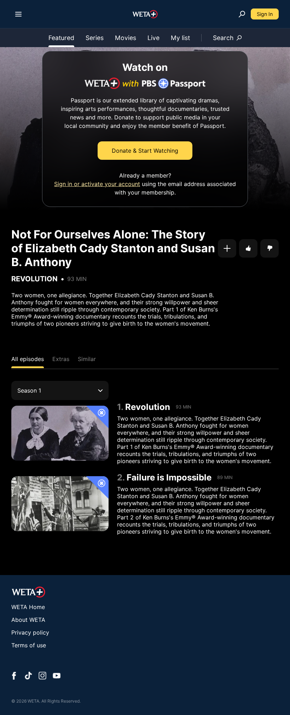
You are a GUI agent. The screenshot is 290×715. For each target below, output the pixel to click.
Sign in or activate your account (97, 183)
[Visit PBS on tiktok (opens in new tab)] (28, 676)
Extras (60, 358)
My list (180, 37)
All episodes (27, 358)
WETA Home (28, 606)
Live (153, 37)
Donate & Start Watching (145, 150)
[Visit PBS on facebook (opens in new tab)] (14, 676)
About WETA (28, 619)
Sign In (265, 14)
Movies (125, 37)
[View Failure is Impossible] (60, 503)
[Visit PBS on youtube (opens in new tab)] (56, 676)
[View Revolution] (60, 433)
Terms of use (28, 645)
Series (95, 37)
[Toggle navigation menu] (18, 14)
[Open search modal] (242, 14)
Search (223, 37)
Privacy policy (30, 632)
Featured (61, 37)
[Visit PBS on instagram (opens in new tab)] (42, 676)
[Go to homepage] (145, 14)
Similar (87, 358)
